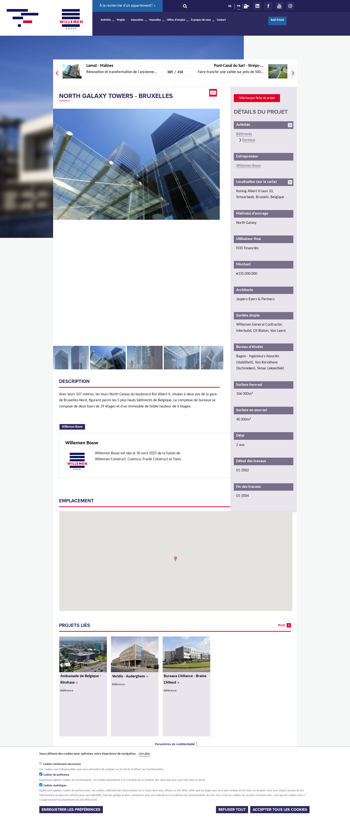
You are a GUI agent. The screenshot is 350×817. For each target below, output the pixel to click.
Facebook (268, 6)
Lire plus (144, 754)
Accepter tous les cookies (280, 809)
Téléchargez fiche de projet (257, 98)
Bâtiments (244, 134)
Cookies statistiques (55, 785)
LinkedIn (257, 6)
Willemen (71, 19)
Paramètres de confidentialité (175, 744)
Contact (221, 20)
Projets (121, 20)
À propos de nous (201, 20)
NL (230, 6)
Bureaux (248, 140)
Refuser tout (232, 809)
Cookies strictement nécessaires (62, 764)
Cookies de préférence (56, 774)
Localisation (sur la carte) (256, 182)
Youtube (279, 6)
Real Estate (277, 20)
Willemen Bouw (73, 426)
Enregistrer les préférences (71, 809)
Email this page (213, 93)
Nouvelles (155, 20)
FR (238, 6)
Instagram (290, 6)
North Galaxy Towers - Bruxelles (116, 96)
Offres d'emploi (176, 20)
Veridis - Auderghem (130, 676)
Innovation (137, 20)
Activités (106, 20)
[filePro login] (246, 7)
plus (281, 625)
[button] (175, 559)
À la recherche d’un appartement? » (127, 6)
